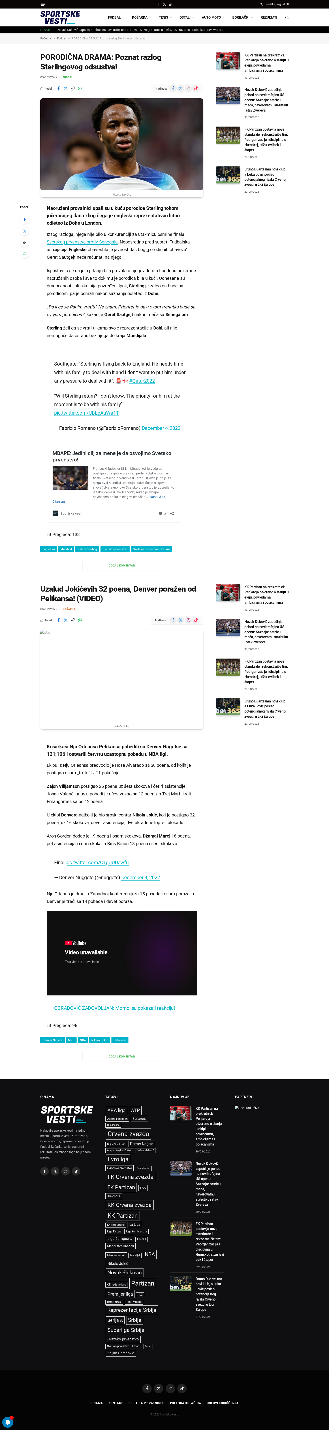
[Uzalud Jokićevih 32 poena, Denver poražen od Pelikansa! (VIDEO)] (121, 668)
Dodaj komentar (122, 557)
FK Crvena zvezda (131, 1166)
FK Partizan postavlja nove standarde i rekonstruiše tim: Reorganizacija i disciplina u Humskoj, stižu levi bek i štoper (266, 139)
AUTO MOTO (211, 17)
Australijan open (117, 1108)
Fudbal (68, 77)
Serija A (115, 1309)
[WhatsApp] (24, 253)
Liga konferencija (136, 1220)
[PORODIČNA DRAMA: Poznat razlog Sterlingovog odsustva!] (121, 144)
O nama (96, 1392)
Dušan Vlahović (145, 1139)
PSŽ (140, 1284)
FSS (143, 1177)
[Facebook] (24, 219)
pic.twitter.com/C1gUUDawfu (97, 852)
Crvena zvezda (128, 1123)
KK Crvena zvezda (129, 1194)
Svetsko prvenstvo (115, 540)
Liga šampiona (119, 1228)
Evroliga (118, 1148)
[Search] (261, 4)
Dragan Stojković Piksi (119, 1139)
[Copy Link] (72, 88)
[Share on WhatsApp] (80, 88)
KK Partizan (123, 1205)
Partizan (142, 1273)
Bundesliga (113, 1114)
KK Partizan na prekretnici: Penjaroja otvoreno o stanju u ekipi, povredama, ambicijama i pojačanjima (266, 63)
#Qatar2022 (142, 372)
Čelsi (148, 1335)
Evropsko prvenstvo (119, 1157)
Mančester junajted (120, 1235)
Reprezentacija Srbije (131, 1299)
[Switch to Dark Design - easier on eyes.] (286, 17)
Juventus (113, 1185)
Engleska (49, 540)
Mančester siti (116, 1244)
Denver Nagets (52, 1029)
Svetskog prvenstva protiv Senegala (82, 242)
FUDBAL (114, 17)
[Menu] (43, 4)
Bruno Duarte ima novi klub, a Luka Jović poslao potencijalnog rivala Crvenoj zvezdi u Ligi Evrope (265, 177)
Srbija (134, 1309)
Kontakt (116, 1392)
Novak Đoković (124, 1262)
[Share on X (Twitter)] (65, 88)
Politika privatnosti (146, 1392)
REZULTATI (269, 17)
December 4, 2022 (161, 419)
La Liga (134, 1214)
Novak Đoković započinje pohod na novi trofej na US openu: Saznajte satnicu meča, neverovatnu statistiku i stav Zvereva (140, 30)
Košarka (69, 600)
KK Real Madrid (115, 1214)
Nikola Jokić (99, 1029)
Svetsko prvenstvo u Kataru (151, 540)
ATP (135, 1100)
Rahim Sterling (87, 540)
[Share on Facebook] (58, 88)
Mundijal (66, 540)
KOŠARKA (139, 17)
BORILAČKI (240, 17)
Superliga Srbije (125, 1319)
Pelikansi (120, 1029)
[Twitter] (24, 230)
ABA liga (116, 1100)
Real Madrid (133, 1291)
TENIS (163, 17)
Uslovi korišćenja (222, 1392)
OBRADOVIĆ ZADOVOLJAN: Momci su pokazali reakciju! (114, 997)
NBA (83, 1029)
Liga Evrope (114, 1220)
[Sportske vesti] (60, 17)
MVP (71, 1029)
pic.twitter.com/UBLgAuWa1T (86, 404)
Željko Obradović (120, 1342)
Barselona (139, 1108)
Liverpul (141, 1228)
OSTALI (184, 17)
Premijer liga (120, 1283)
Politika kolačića (185, 1392)
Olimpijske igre (116, 1274)
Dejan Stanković (116, 1133)
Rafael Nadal (114, 1291)
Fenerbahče (143, 1157)
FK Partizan (121, 1177)
